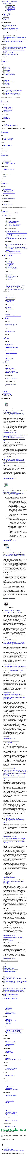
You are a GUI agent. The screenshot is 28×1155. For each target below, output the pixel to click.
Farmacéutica (21, 413)
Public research (14, 645)
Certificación (9, 1088)
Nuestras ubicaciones (11, 1126)
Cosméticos (6, 414)
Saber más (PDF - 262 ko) (9, 456)
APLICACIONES (7, 14)
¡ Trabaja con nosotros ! (11, 1095)
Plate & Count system (11, 1020)
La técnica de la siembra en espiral (14, 1032)
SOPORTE (6, 17)
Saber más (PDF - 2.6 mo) (9, 738)
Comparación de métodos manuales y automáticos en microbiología (14, 1029)
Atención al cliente (10, 1113)
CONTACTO (6, 19)
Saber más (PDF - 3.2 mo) (9, 598)
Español (10, 3)
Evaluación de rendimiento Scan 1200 (12, 552)
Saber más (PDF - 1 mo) (9, 692)
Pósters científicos (10, 1044)
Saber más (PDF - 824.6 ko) (9, 540)
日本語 (13, 9)
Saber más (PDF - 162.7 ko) (9, 478)
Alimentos (10, 413)
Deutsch (13, 7)
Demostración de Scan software (13, 1059)
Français (13, 6)
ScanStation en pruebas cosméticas (11, 741)
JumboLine (8, 1021)
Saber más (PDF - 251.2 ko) (9, 432)
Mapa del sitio (6, 1148)
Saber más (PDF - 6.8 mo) (9, 815)
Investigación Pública (14, 494)
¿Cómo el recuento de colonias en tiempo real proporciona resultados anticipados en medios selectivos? (13, 881)
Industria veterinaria (13, 414)
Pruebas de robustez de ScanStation (11, 818)
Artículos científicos (10, 1042)
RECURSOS (6, 15)
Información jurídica (8, 1149)
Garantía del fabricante (11, 1068)
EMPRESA (6, 18)
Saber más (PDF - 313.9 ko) (9, 836)
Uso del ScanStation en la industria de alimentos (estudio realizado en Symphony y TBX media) (14, 643)
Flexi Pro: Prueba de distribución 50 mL (13, 459)
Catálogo (8, 1058)
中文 (11, 10)
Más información (4, 61)
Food (9, 645)
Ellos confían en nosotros (12, 1089)
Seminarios (8, 1051)
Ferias (7, 1102)
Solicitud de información (11, 1120)
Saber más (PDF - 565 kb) (9, 877)
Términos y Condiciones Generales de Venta (13, 1150)
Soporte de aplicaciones (11, 1112)
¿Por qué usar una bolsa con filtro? (14, 1031)
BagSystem (8, 1019)
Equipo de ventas (10, 1110)
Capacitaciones (9, 1052)
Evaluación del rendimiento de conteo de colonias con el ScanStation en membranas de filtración (14, 839)
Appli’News (9, 1045)
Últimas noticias (10, 1101)
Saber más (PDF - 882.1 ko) (9, 664)
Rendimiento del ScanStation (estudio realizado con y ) (15, 667)
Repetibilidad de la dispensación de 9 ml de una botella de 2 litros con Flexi (14, 411)
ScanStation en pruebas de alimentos (11, 610)
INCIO (5, 391)
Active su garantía (10, 1069)
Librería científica (7, 394)
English (13, 5)
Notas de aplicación (10, 1041)
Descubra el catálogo (13, 998)
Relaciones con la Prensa (12, 1114)
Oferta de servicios (10, 1075)
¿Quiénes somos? (10, 1086)
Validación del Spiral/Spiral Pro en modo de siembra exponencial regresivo (15, 491)
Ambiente (15, 413)
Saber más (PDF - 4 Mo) (9, 768)
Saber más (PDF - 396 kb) (9, 958)
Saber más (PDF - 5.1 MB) (9, 935)
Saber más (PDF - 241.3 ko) (9, 639)
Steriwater (8, 1023)
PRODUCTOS (6, 13)
